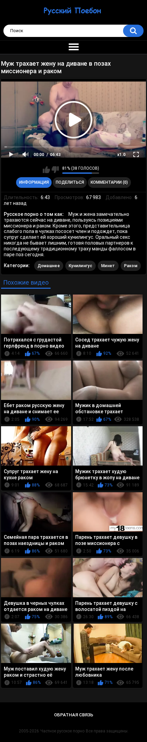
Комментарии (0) (109, 182)
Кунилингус (80, 265)
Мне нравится (46, 169)
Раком (131, 265)
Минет (108, 265)
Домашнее (49, 265)
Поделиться (70, 182)
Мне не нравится (55, 169)
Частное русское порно (62, 731)
